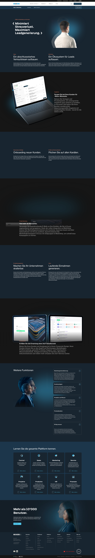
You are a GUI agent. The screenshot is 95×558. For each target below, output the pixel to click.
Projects (38, 543)
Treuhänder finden (60, 538)
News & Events (65, 0)
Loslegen (68, 536)
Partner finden (59, 536)
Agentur (27, 543)
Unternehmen (59, 0)
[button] (34, 3)
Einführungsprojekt (70, 540)
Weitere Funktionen (37, 7)
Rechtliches (73, 556)
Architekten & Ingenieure (30, 549)
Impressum (63, 556)
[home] (16, 3)
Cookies (58, 556)
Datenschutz (68, 556)
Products (38, 545)
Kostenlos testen (77, 3)
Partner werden (59, 540)
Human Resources (40, 547)
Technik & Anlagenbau (29, 547)
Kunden (48, 536)
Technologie (49, 540)
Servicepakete (69, 538)
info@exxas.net (16, 543)
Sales (38, 538)
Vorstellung (29, 7)
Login (71, 3)
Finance (38, 549)
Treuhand (27, 538)
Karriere (71, 0)
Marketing (39, 540)
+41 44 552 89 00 (16, 542)
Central (38, 536)
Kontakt (75, 0)
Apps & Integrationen (50, 538)
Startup (27, 536)
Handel (27, 545)
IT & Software (28, 540)
